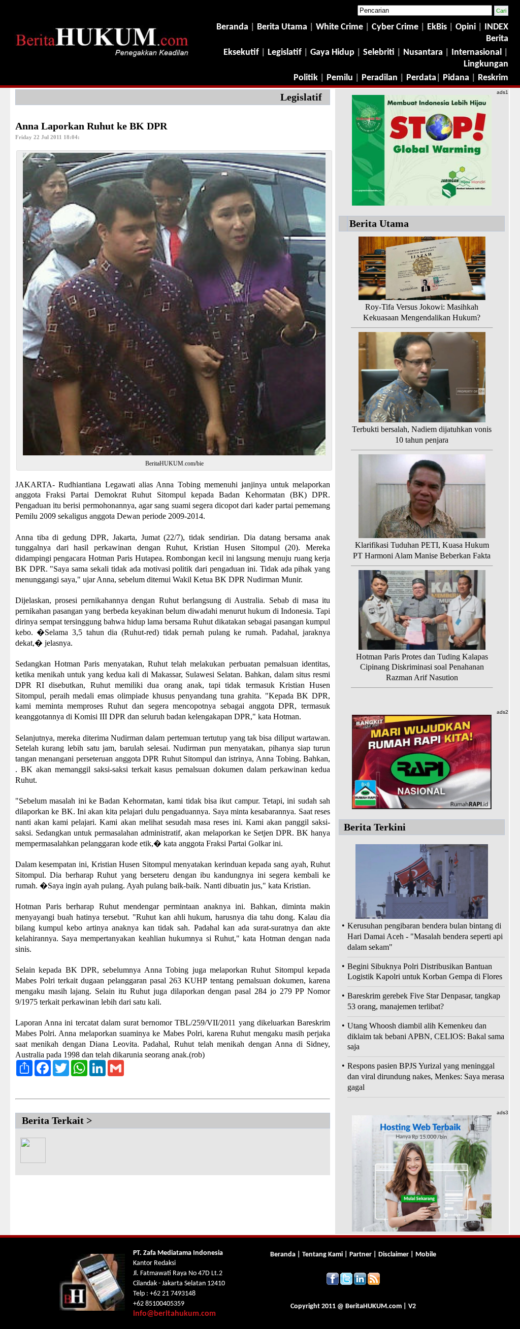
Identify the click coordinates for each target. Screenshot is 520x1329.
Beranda (232, 27)
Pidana (456, 78)
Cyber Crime (396, 27)
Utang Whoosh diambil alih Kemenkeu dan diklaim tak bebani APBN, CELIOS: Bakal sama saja (425, 1036)
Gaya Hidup (331, 52)
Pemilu (340, 78)
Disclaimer (393, 1254)
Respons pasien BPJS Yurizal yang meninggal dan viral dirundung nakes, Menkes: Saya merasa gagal (425, 1076)
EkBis (438, 27)
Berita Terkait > (57, 1120)
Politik (306, 78)
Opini (464, 27)
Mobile (425, 1254)
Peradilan (379, 78)
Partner (360, 1254)
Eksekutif (242, 52)
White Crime (340, 27)
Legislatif (285, 52)
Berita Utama (283, 27)
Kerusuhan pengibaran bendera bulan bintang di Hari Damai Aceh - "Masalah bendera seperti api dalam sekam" (425, 936)
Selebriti (379, 52)
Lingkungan (486, 64)
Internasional (476, 52)
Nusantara (423, 52)
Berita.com (373, 1306)
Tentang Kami (323, 1254)
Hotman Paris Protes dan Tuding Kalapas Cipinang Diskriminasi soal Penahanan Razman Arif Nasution (422, 667)
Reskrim (493, 78)
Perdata (421, 78)
